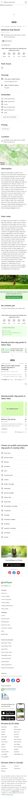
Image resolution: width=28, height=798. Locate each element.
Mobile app (4, 634)
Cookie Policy (15, 790)
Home (3, 615)
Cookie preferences (7, 605)
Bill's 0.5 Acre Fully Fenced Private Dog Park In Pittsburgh (10, 367)
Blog (2, 631)
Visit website (7, 330)
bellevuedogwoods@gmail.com (12, 332)
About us (4, 593)
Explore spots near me (14, 297)
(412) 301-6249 (8, 334)
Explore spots (5, 618)
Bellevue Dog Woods (8, 419)
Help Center (4, 608)
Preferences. (9, 794)
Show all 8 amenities (9, 117)
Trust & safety (5, 596)
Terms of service (6, 599)
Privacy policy (5, 602)
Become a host (5, 625)
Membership (5, 622)
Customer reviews (6, 628)
